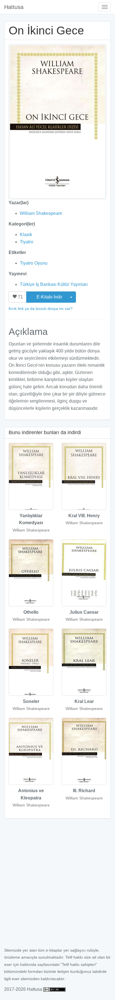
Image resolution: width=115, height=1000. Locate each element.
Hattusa (13, 7)
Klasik (26, 234)
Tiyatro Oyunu (33, 263)
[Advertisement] (57, 886)
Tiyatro (26, 241)
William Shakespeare (41, 213)
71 (20, 297)
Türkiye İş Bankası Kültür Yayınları (54, 284)
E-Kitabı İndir (50, 297)
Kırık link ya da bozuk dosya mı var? (41, 308)
